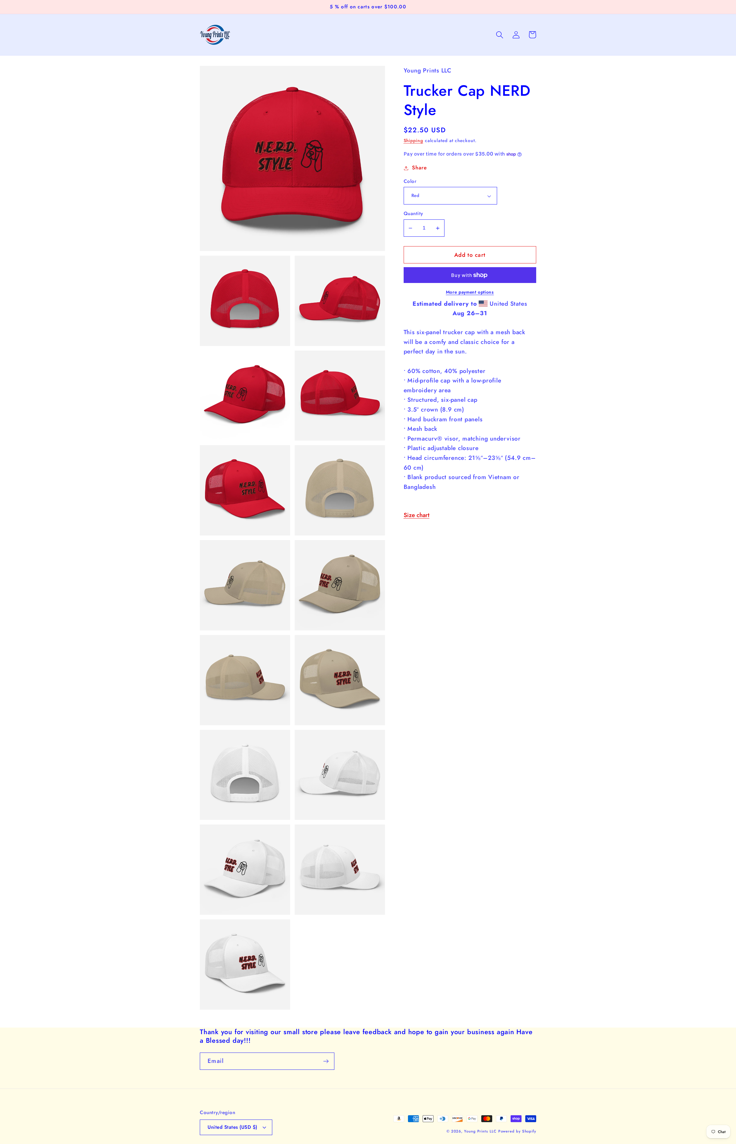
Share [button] (419, 168)
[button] (499, 34)
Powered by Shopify (517, 1131)
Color (410, 181)
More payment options (470, 292)
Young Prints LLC (480, 1131)
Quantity (413, 214)
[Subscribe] (326, 1061)
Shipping (413, 140)
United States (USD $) (232, 1127)
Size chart (417, 515)
